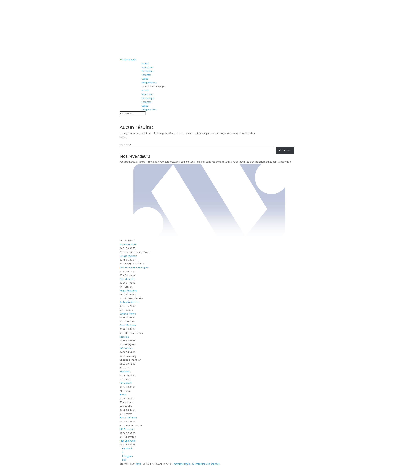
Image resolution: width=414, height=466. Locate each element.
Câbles (144, 78)
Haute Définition (128, 417)
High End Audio (128, 440)
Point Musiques (128, 325)
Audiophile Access (129, 302)
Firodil (123, 394)
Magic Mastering (128, 290)
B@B (138, 463)
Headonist (125, 371)
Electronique (147, 70)
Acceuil (145, 63)
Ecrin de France (128, 313)
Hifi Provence (127, 429)
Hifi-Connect (126, 348)
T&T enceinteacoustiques (134, 267)
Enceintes (146, 74)
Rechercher (125, 144)
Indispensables (149, 82)
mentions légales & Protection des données (197, 463)
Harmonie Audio (128, 244)
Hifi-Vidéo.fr (126, 382)
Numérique (147, 67)
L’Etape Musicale (128, 255)
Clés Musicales (127, 279)
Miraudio (124, 336)
